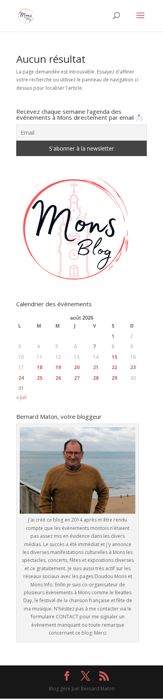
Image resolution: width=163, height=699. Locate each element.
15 (114, 357)
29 (114, 378)
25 (39, 378)
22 (114, 367)
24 (21, 378)
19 (58, 367)
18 (39, 367)
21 (96, 367)
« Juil (21, 397)
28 (96, 378)
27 (77, 378)
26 (58, 378)
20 (77, 367)
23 (133, 367)
